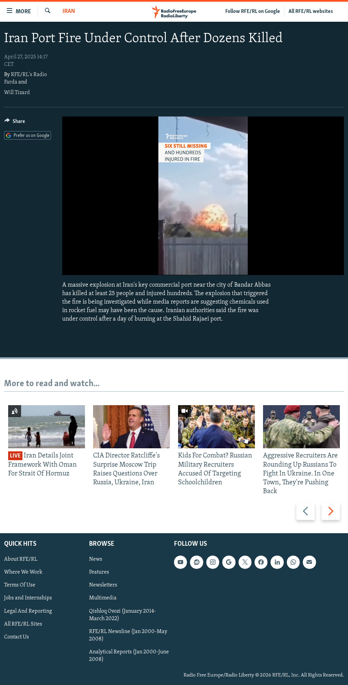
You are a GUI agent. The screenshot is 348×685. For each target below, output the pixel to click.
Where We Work (23, 572)
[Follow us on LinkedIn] (277, 562)
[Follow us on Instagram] (212, 562)
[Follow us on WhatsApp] (293, 562)
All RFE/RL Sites (23, 624)
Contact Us (16, 636)
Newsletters (103, 585)
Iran (69, 11)
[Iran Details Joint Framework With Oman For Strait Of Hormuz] (46, 426)
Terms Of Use (19, 585)
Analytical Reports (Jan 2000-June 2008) (129, 655)
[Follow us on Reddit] (196, 562)
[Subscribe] (309, 562)
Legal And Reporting (28, 611)
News (95, 559)
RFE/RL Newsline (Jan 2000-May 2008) (128, 635)
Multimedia (103, 598)
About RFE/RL (20, 559)
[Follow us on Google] (228, 562)
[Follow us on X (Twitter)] (245, 562)
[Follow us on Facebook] (261, 562)
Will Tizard (17, 92)
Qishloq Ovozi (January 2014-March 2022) (122, 614)
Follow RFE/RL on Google (252, 11)
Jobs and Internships (28, 598)
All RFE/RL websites (311, 11)
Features (99, 572)
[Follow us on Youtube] (180, 562)
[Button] (14, 122)
